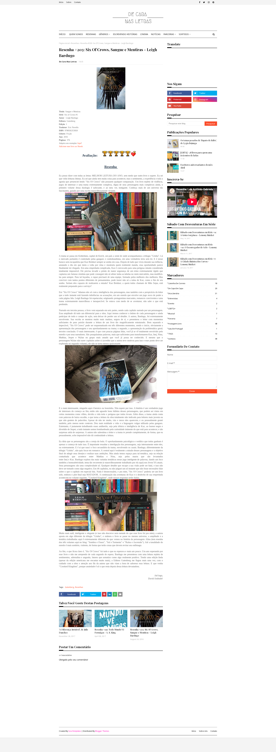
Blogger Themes (102, 731)
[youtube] (179, 105)
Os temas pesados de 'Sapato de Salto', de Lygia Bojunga (198, 142)
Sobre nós (203, 731)
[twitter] (204, 2)
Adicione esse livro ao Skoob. (71, 146)
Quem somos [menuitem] (76, 34)
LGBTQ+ (192, 308)
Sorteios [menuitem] (184, 34)
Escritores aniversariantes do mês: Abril (196, 166)
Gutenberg (69, 587)
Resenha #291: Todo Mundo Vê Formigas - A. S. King (109, 631)
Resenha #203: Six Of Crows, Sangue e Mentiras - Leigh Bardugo (144, 632)
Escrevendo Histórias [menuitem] (125, 34)
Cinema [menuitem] (144, 34)
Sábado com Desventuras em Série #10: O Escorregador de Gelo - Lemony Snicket (198, 247)
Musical (192, 313)
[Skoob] (205, 105)
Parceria (192, 318)
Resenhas (75, 43)
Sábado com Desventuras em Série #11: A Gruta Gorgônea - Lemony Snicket (198, 234)
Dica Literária (192, 293)
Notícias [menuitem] (156, 34)
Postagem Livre (192, 323)
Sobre (68, 2)
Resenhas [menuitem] (91, 34)
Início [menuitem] (62, 34)
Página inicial (64, 43)
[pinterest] (213, 2)
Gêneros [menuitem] (103, 34)
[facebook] (199, 2)
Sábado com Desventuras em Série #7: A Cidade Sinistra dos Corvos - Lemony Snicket (198, 261)
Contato (77, 2)
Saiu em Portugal (192, 328)
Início (61, 2)
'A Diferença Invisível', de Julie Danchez (73, 631)
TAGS (192, 333)
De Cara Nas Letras (68, 61)
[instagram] (208, 2)
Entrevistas (192, 298)
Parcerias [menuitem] (168, 34)
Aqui (79, 143)
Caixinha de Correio (192, 283)
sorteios (192, 338)
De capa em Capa (192, 288)
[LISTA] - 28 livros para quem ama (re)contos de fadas (196, 154)
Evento (192, 303)
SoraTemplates (74, 731)
